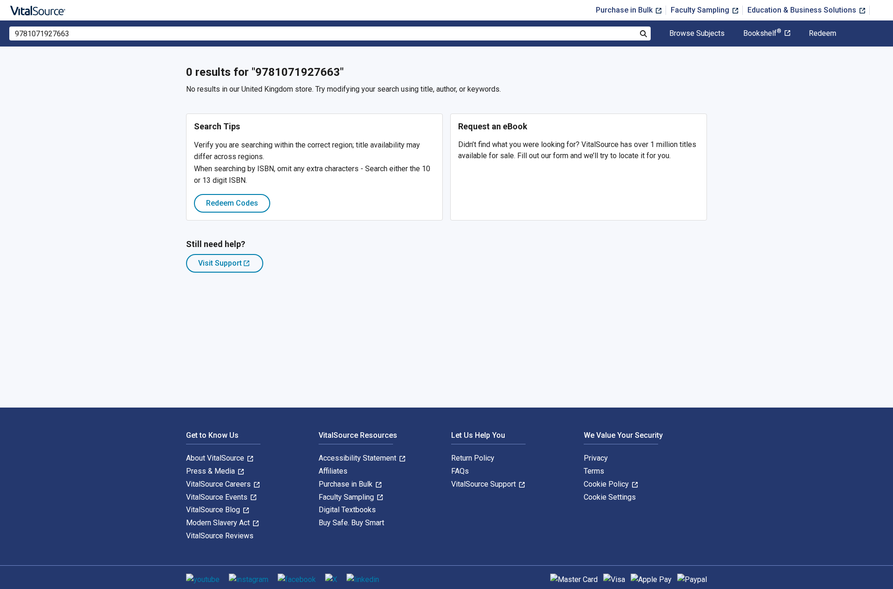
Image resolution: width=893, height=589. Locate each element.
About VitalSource (216, 458)
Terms (594, 471)
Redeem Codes (232, 203)
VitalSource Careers (219, 484)
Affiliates (333, 471)
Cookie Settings (610, 497)
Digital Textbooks (347, 509)
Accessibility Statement (358, 458)
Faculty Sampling (701, 10)
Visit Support (230, 266)
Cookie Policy (607, 484)
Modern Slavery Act (219, 522)
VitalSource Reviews (219, 535)
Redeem (822, 33)
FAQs (460, 471)
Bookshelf (762, 33)
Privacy (596, 458)
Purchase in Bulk (625, 10)
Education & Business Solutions (802, 10)
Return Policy (472, 458)
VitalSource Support (484, 484)
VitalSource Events (217, 497)
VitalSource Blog (214, 509)
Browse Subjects (697, 33)
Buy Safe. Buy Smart (351, 522)
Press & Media (211, 471)
